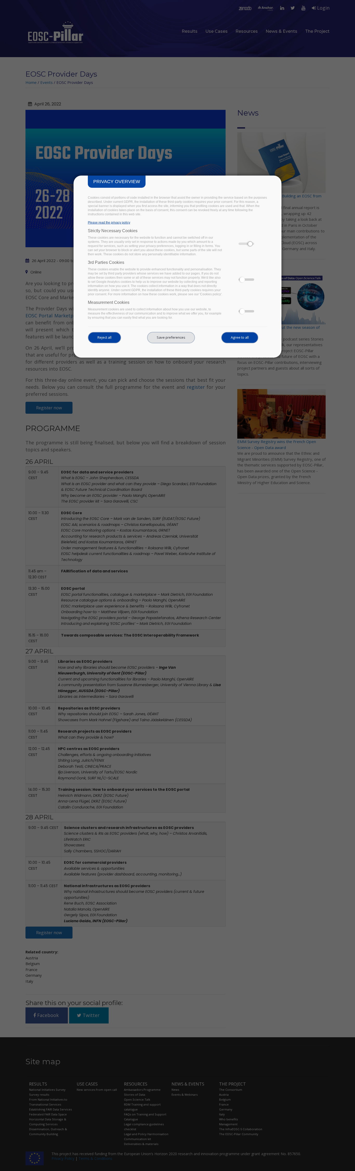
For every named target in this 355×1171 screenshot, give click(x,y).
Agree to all (240, 337)
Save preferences (171, 337)
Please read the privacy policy (109, 222)
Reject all (104, 337)
